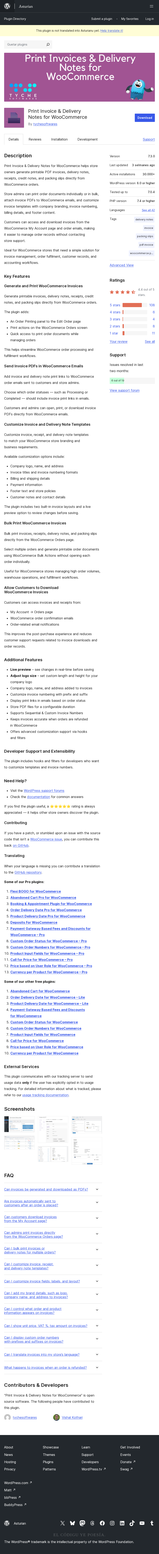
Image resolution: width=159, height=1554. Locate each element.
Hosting (10, 1462)
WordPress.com (18, 1483)
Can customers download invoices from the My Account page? (30, 1219)
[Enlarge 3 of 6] (63, 1122)
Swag (126, 1469)
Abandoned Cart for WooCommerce (40, 991)
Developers (90, 1462)
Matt (10, 1490)
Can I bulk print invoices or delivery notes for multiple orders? (30, 1250)
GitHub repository (27, 872)
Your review (119, 341)
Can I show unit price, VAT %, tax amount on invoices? (45, 1326)
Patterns (49, 1469)
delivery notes (144, 219)
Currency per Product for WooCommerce (44, 1053)
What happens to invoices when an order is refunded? (45, 1368)
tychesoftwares (45, 124)
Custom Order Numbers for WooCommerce (45, 1028)
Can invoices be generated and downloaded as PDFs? (46, 1189)
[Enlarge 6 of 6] (96, 1143)
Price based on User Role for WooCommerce (46, 1047)
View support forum (125, 390)
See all (150, 341)
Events (125, 1455)
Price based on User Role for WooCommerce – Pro (51, 966)
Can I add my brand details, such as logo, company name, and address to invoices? (36, 1295)
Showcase (51, 1447)
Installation (59, 139)
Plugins (48, 1462)
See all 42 (148, 210)
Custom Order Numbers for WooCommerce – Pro (50, 947)
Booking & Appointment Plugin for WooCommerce (51, 904)
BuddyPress (15, 1505)
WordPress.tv (94, 1469)
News (8, 1455)
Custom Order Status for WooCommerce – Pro (48, 941)
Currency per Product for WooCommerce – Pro (48, 972)
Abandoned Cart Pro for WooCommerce (43, 897)
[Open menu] (152, 6)
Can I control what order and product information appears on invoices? (32, 1311)
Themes (49, 1455)
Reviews (35, 139)
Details (13, 139)
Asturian (20, 1523)
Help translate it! (111, 30)
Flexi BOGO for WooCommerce (35, 891)
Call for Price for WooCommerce (37, 1041)
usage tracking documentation (45, 1095)
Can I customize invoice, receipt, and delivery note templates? (29, 1266)
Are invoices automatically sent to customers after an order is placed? (31, 1203)
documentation (38, 797)
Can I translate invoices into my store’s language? (42, 1355)
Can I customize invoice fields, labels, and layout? (42, 1281)
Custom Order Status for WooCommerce (44, 1022)
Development (87, 139)
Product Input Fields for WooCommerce (42, 1034)
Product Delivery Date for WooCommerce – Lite (49, 1003)
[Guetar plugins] (48, 44)
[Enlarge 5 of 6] (96, 1122)
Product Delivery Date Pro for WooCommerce (47, 916)
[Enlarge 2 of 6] (29, 1141)
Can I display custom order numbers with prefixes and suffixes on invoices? (33, 1340)
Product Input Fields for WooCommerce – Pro (47, 953)
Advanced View (122, 265)
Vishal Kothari (72, 1417)
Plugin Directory (15, 18)
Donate (128, 1462)
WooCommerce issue (46, 839)
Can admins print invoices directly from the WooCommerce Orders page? (33, 1235)
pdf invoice (146, 244)
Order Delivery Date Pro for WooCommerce (46, 910)
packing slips (145, 236)
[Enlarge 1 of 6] (29, 1122)
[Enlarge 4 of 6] (63, 1152)
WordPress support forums (44, 790)
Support (149, 139)
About (8, 1447)
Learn (86, 1447)
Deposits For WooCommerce (33, 922)
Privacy (10, 1469)
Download (144, 117)
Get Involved (130, 1447)
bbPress (12, 1497)
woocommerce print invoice (142, 253)
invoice (148, 228)
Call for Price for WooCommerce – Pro (41, 960)
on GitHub (21, 845)
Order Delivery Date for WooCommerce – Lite (47, 997)
